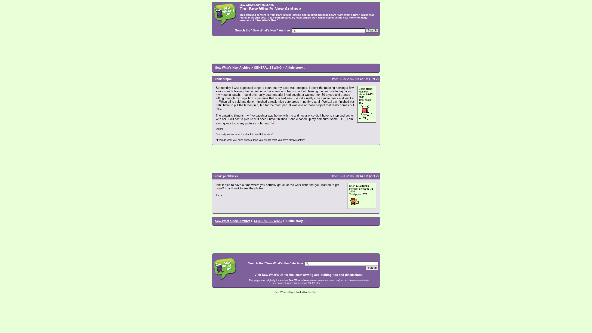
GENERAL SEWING (268, 67)
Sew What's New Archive (232, 67)
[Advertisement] (296, 49)
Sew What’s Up (306, 17)
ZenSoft (313, 292)
